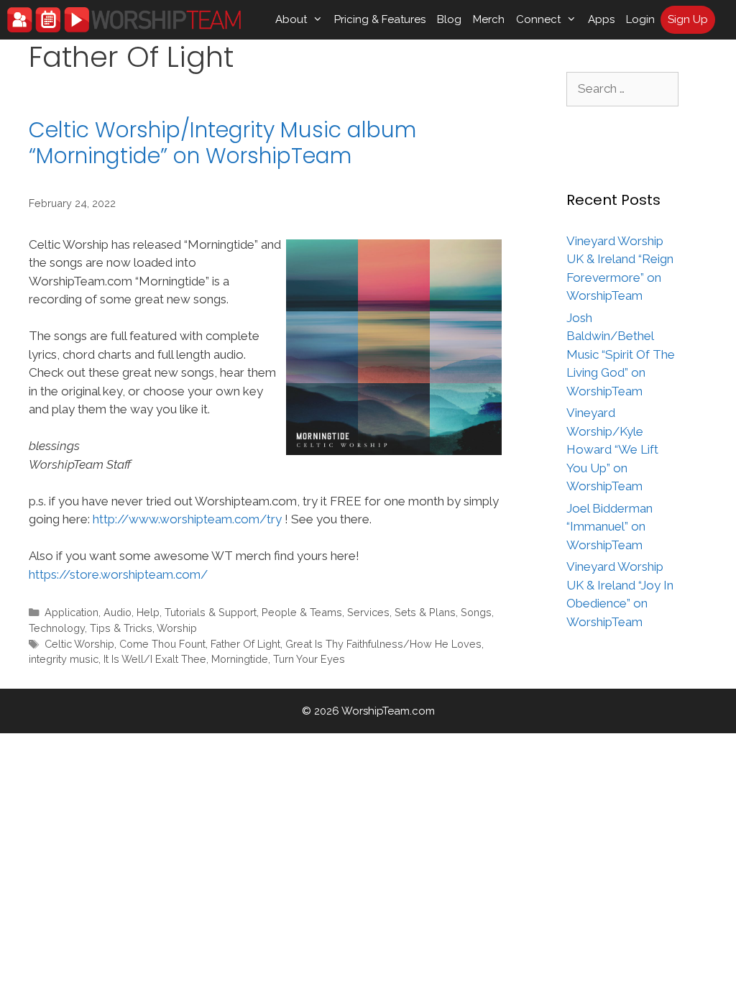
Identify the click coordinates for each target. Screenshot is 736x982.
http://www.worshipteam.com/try (187, 519)
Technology (57, 628)
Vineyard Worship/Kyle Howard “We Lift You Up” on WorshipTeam (612, 449)
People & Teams (302, 612)
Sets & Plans (425, 612)
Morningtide (239, 659)
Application (71, 612)
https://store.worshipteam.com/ (118, 574)
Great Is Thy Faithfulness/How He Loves (383, 644)
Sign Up (688, 19)
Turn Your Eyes (309, 659)
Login (640, 19)
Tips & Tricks (121, 628)
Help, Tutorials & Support (197, 612)
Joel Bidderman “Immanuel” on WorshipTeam (609, 526)
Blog (449, 19)
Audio (118, 612)
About (291, 19)
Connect (538, 19)
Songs (476, 612)
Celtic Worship (79, 644)
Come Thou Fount (162, 644)
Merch (489, 19)
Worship (177, 628)
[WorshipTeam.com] (124, 20)
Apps (601, 19)
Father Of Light (245, 644)
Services (368, 612)
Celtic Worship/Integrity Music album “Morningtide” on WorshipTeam (222, 142)
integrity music (63, 659)
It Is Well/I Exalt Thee (155, 659)
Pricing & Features (380, 19)
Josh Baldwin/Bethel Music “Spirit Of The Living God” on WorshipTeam (620, 354)
